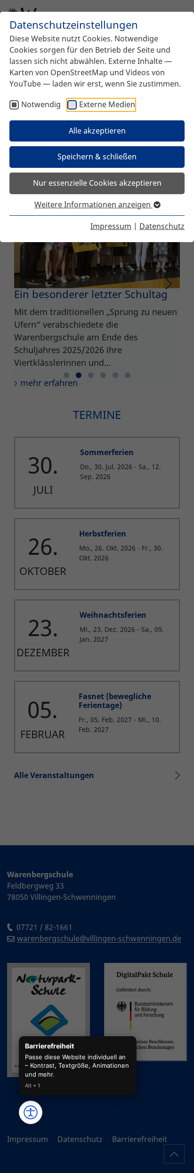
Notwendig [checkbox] (41, 104)
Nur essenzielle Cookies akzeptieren (97, 183)
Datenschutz (162, 226)
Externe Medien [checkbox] (107, 104)
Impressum (110, 226)
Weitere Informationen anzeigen (93, 204)
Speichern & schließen (97, 156)
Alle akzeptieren (97, 131)
